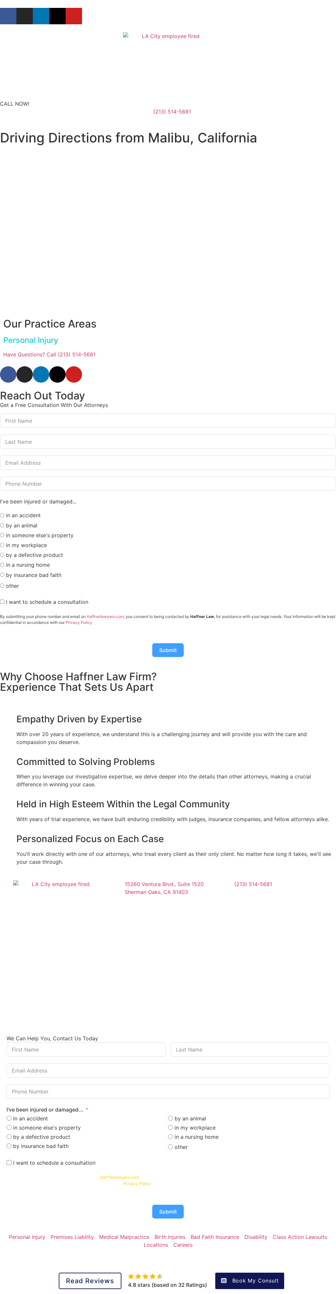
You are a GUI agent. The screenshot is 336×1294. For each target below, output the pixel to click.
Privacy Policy (79, 622)
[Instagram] (24, 16)
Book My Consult (255, 1280)
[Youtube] (74, 16)
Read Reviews (90, 1281)
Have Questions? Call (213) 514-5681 (49, 354)
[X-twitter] (57, 16)
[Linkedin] (41, 16)
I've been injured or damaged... (45, 1109)
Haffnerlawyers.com (105, 616)
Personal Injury (30, 340)
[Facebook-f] (8, 16)
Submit (168, 650)
